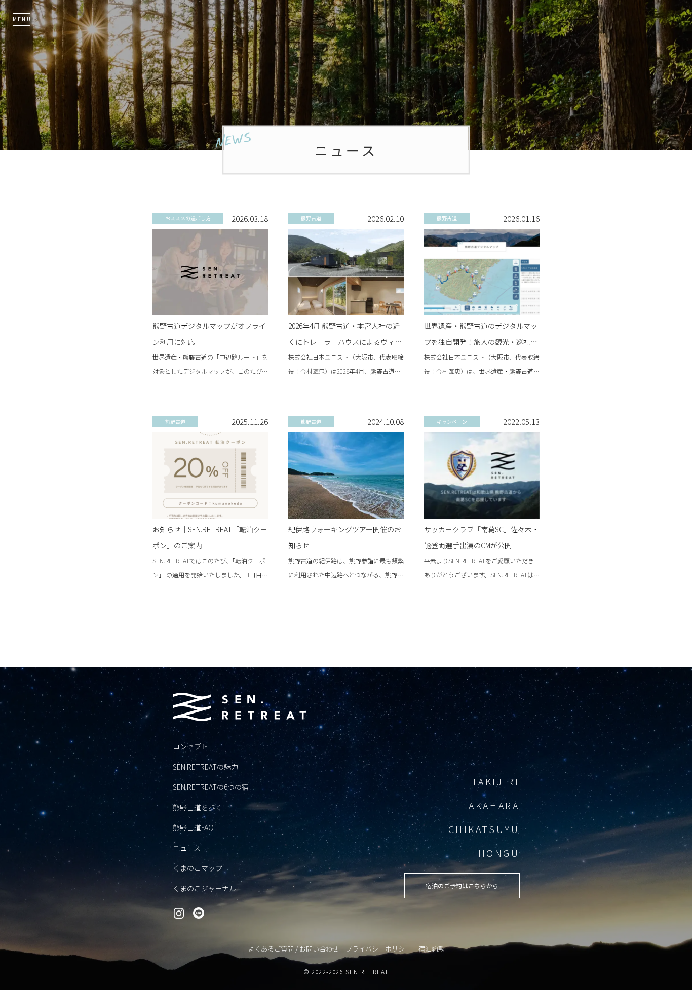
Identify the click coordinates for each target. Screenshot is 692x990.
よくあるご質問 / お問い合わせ (293, 948)
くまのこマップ (197, 868)
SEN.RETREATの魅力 (205, 766)
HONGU (499, 852)
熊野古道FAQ (193, 827)
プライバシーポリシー (378, 948)
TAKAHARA (491, 805)
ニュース (187, 847)
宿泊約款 (431, 948)
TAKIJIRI (496, 781)
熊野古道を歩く (197, 807)
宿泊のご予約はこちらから (462, 885)
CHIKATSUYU (484, 829)
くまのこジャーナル (204, 888)
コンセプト (190, 746)
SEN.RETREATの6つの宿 (211, 786)
